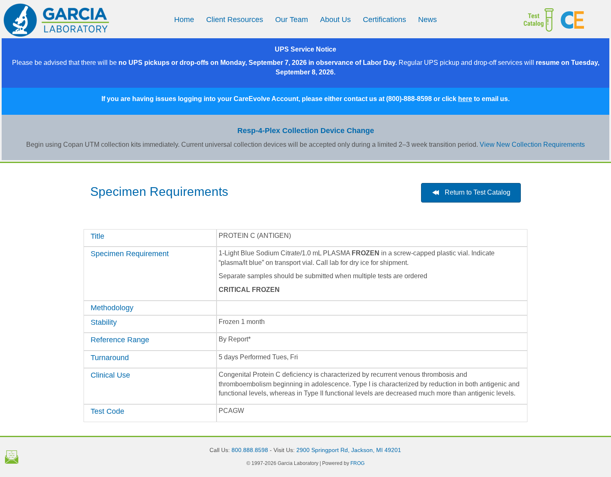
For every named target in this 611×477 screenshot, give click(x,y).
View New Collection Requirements (532, 144)
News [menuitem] (427, 19)
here (465, 98)
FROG (357, 463)
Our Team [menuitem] (291, 19)
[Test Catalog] (528, 20)
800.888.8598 (250, 450)
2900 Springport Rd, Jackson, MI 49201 (348, 450)
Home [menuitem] (184, 19)
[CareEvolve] (582, 20)
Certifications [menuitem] (384, 19)
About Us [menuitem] (335, 19)
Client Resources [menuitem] (234, 19)
